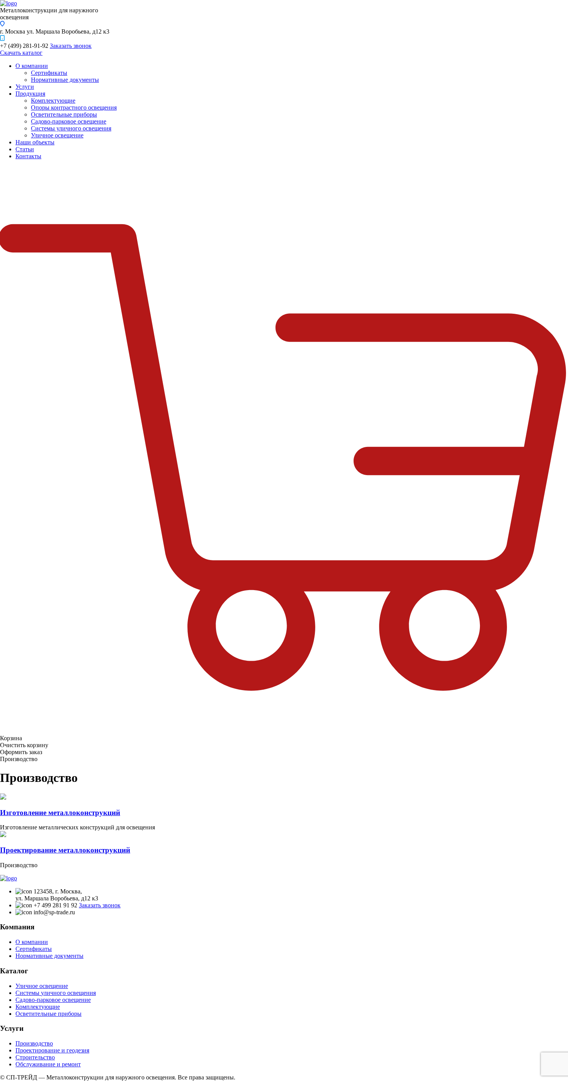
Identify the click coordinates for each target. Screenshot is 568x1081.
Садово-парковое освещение (68, 121)
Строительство (35, 1057)
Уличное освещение (57, 135)
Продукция (30, 93)
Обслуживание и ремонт (48, 1064)
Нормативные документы (65, 79)
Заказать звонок (71, 45)
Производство (34, 1043)
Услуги (24, 86)
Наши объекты (34, 142)
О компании (31, 66)
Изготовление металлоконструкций (60, 813)
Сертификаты (49, 72)
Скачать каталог (21, 52)
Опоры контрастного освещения (74, 107)
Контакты (28, 156)
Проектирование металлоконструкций (65, 850)
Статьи (24, 149)
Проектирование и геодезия (52, 1050)
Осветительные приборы (64, 114)
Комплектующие (53, 100)
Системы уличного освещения (71, 128)
